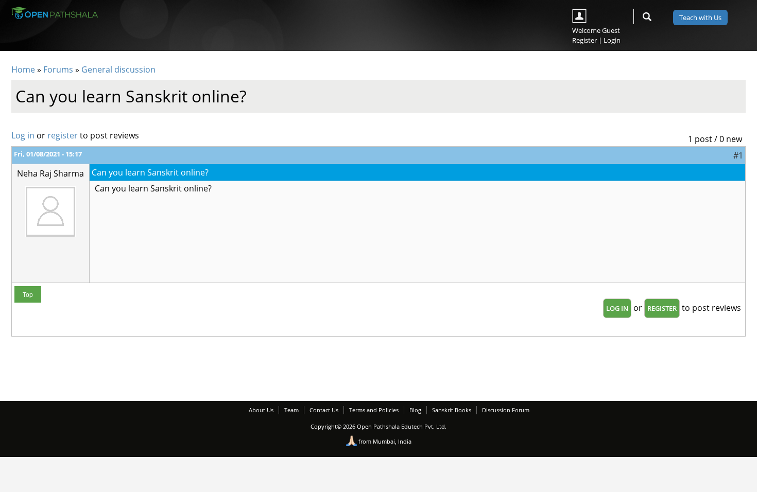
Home (23, 69)
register (62, 135)
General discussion (118, 69)
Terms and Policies (374, 410)
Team (291, 410)
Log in (23, 135)
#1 (738, 155)
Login (612, 40)
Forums (58, 69)
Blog (415, 410)
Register (584, 40)
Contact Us (323, 410)
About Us (261, 410)
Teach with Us (700, 17)
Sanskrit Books (451, 410)
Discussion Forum (505, 410)
